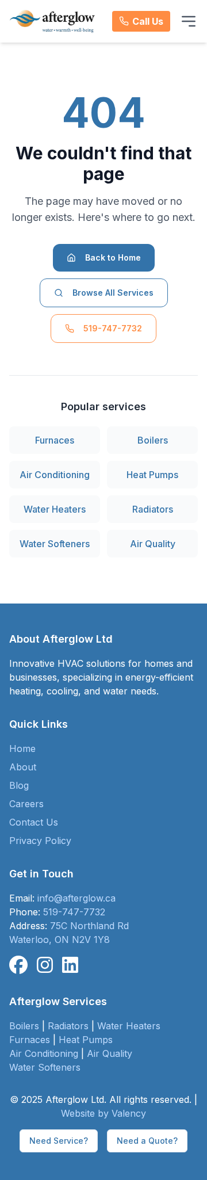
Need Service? (58, 1140)
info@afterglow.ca (76, 898)
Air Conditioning (55, 474)
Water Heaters (55, 509)
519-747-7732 (112, 328)
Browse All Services (113, 292)
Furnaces (54, 440)
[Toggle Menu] (188, 21)
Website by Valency (103, 1113)
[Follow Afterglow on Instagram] (45, 965)
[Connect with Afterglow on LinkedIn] (70, 965)
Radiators (152, 509)
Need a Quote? (147, 1140)
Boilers (152, 440)
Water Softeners (55, 543)
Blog (19, 785)
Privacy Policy (40, 840)
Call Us (147, 21)
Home (22, 748)
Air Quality (152, 543)
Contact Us (33, 822)
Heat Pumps (152, 474)
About (22, 767)
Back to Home (113, 257)
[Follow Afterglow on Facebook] (18, 965)
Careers (26, 803)
